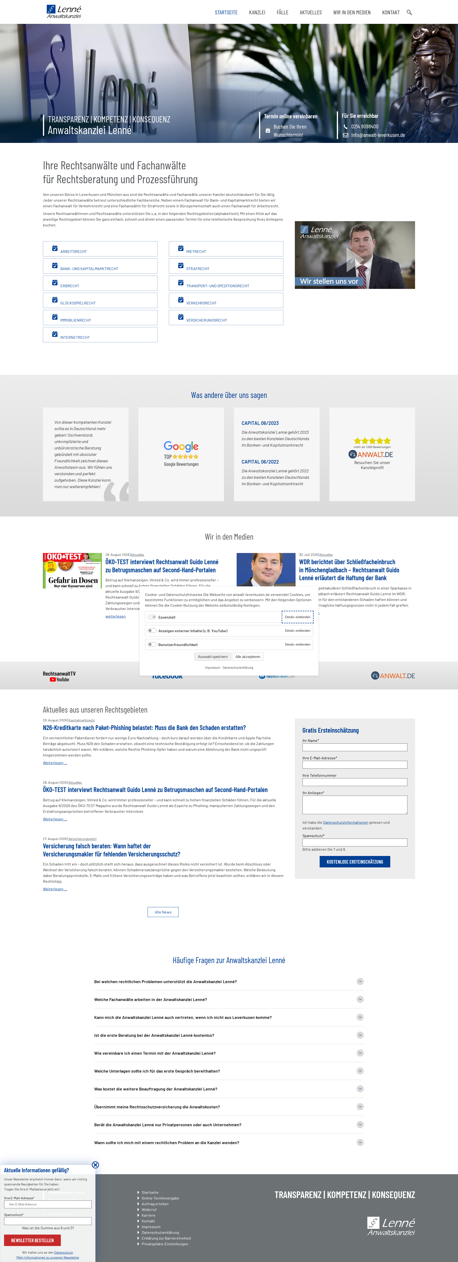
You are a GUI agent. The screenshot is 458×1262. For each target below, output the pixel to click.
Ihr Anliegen (313, 792)
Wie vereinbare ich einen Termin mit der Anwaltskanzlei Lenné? (155, 1053)
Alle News (163, 912)
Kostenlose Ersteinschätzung (355, 862)
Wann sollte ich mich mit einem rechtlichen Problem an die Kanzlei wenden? (166, 1142)
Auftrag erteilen (155, 1203)
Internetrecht (75, 337)
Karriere (149, 1215)
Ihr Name (310, 740)
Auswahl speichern (213, 657)
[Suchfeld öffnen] (409, 12)
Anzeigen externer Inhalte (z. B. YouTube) (192, 630)
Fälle (282, 12)
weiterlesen (115, 616)
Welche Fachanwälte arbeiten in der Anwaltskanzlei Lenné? (150, 999)
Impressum (151, 1226)
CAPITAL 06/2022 (260, 461)
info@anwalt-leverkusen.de (378, 134)
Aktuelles (311, 12)
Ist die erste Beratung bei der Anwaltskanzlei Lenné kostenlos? (154, 1035)
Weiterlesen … (55, 762)
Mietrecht (196, 251)
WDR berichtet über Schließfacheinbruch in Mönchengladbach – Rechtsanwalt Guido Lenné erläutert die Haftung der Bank (349, 570)
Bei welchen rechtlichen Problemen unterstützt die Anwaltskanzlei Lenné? (165, 981)
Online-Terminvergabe (160, 1198)
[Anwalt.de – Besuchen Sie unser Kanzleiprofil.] (372, 454)
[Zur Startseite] (64, 16)
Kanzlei (257, 12)
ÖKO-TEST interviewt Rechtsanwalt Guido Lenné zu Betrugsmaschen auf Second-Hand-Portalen (162, 566)
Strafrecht (197, 268)
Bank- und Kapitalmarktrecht (89, 268)
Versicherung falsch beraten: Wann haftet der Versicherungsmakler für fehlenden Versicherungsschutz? (111, 850)
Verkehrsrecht (201, 303)
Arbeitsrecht (73, 251)
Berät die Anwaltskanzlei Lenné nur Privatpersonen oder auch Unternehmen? (167, 1124)
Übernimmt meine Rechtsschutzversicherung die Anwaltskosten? (157, 1106)
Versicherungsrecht (206, 320)
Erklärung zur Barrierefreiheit (166, 1238)
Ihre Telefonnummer (319, 775)
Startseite (226, 12)
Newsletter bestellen (32, 1240)
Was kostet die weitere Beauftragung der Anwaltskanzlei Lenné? (155, 1088)
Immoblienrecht (75, 320)
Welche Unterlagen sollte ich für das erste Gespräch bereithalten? (157, 1071)
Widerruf (149, 1209)
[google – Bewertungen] (181, 454)
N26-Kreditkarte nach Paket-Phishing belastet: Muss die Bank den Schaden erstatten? (144, 727)
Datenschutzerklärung (160, 1232)
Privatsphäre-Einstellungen (165, 1243)
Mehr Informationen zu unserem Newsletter (47, 1257)
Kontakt (391, 12)
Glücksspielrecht (78, 303)
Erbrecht (69, 285)
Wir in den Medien (352, 12)
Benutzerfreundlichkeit (178, 644)
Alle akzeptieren (247, 657)
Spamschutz (313, 835)
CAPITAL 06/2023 (260, 423)
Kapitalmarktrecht (81, 720)
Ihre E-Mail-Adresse (319, 757)
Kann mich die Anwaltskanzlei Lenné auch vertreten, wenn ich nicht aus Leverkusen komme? (183, 1017)
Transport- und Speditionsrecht (217, 285)
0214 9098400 (365, 126)
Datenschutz (63, 1252)
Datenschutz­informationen (345, 822)
